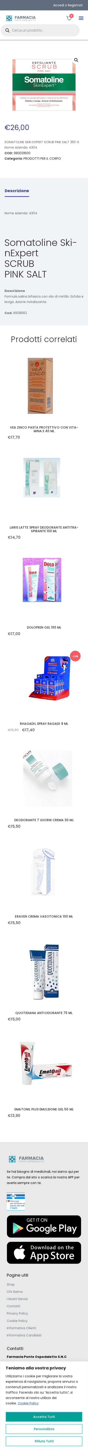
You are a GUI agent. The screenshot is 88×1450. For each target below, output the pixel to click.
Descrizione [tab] (17, 190)
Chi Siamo (15, 1291)
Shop (11, 1284)
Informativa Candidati (24, 1335)
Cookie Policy (28, 1403)
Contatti (13, 1306)
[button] (81, 18)
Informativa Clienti (21, 1328)
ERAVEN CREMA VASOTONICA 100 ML (44, 916)
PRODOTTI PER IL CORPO (42, 158)
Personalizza (44, 1429)
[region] (44, 1405)
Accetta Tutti (44, 1417)
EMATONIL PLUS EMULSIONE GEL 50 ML (43, 1109)
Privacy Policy (17, 1313)
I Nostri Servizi (17, 1299)
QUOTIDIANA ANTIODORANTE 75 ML (43, 1013)
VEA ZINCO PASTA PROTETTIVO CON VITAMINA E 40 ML (44, 429)
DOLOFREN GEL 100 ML (44, 627)
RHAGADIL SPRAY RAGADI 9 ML (44, 723)
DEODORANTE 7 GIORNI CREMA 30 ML (44, 820)
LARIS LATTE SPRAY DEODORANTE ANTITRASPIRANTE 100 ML (44, 529)
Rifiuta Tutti (44, 1441)
